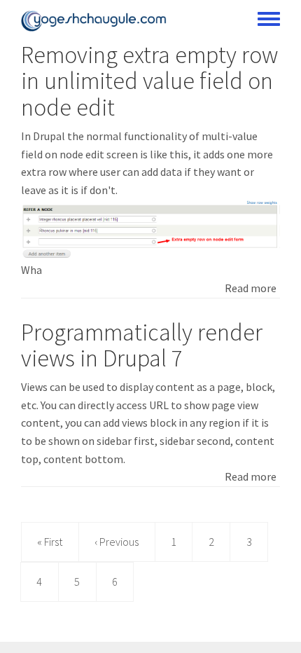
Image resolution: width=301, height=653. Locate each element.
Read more (250, 288)
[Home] (94, 21)
